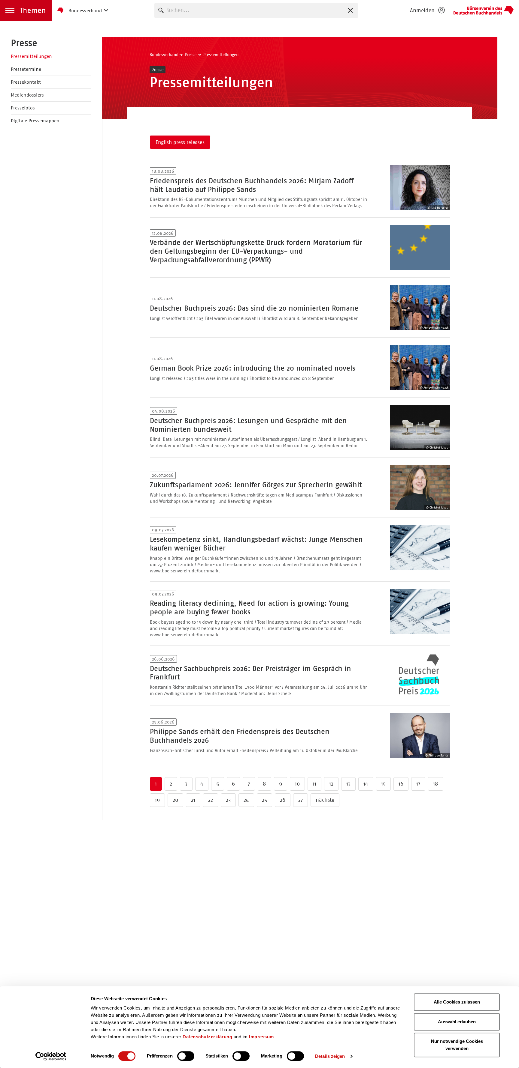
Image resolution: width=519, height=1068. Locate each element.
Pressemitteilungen (31, 56)
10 (297, 784)
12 (331, 784)
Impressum (261, 1036)
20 (175, 800)
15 (383, 784)
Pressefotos (23, 108)
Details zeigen (330, 1056)
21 (193, 800)
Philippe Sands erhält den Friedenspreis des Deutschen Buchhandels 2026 (239, 735)
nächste (325, 800)
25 (264, 800)
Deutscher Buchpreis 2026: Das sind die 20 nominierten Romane (254, 308)
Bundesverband (164, 54)
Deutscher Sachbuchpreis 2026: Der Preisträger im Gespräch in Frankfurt (250, 673)
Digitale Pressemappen (35, 121)
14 (365, 784)
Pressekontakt (26, 82)
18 (435, 784)
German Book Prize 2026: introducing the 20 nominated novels (252, 368)
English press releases (180, 142)
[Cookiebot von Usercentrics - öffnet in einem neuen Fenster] (51, 1056)
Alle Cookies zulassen (457, 1001)
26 (282, 800)
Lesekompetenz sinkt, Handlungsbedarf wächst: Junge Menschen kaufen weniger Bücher (256, 543)
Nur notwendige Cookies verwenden (457, 1045)
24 (246, 800)
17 (418, 784)
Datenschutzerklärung (207, 1036)
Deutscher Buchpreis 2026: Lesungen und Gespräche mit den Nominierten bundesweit (248, 425)
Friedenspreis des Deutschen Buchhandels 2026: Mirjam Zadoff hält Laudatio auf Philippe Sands (252, 185)
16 (401, 784)
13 (348, 784)
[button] (26, 10)
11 (314, 784)
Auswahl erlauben (457, 1021)
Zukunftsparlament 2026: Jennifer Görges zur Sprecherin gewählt (256, 485)
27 (300, 800)
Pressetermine (26, 69)
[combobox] (256, 10)
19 (157, 800)
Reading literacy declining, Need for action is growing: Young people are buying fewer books (249, 607)
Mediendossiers (27, 95)
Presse (24, 43)
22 (210, 800)
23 (228, 800)
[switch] (185, 1056)
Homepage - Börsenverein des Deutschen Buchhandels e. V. (484, 10)
